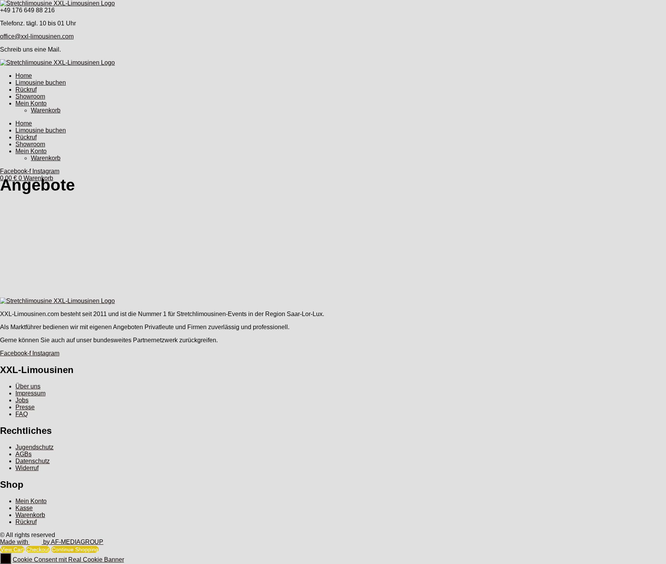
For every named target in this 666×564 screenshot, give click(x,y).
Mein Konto (31, 103)
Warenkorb (46, 110)
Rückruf (26, 89)
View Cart (12, 549)
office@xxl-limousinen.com (37, 36)
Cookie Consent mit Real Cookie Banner (68, 559)
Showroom (30, 96)
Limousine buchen (40, 82)
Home (23, 75)
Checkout (37, 549)
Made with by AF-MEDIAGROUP (51, 542)
